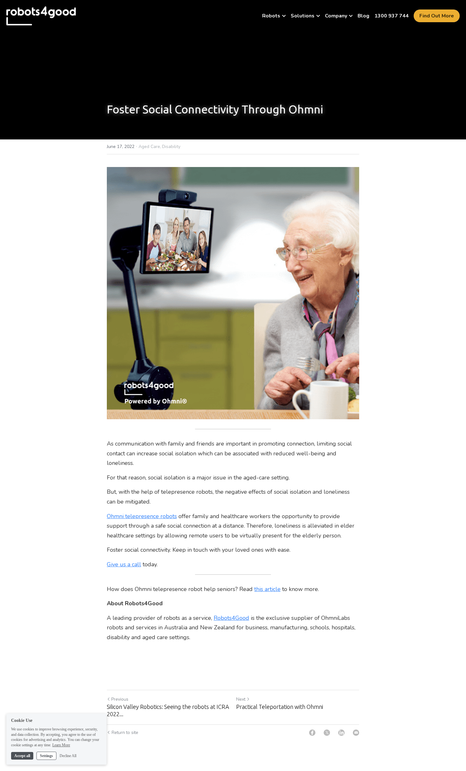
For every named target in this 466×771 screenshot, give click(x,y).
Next (240, 699)
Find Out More (436, 15)
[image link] (41, 15)
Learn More (61, 745)
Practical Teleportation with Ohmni (279, 707)
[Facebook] (312, 732)
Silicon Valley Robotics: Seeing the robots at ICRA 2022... (168, 710)
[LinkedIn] (341, 732)
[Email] (356, 732)
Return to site (125, 732)
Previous (119, 699)
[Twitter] (327, 732)
